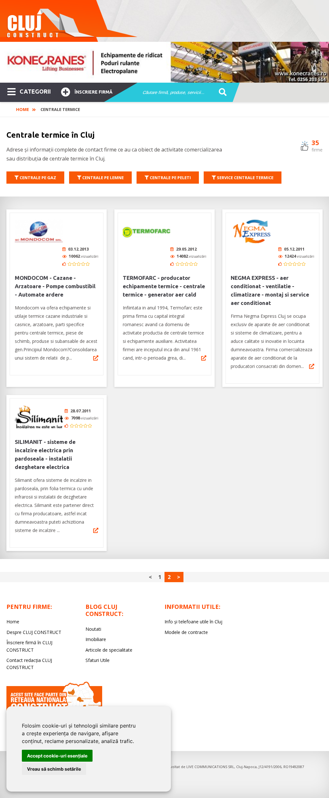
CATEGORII (35, 91)
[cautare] (220, 92)
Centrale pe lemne (102, 177)
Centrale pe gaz (37, 177)
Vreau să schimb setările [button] (54, 769)
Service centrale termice (244, 177)
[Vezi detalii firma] (95, 358)
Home (22, 109)
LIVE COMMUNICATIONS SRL (210, 766)
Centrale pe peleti (170, 177)
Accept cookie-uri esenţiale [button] (57, 755)
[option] (164, 62)
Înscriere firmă (93, 92)
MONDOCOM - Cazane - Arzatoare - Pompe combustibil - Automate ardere (55, 286)
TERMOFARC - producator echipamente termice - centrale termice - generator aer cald (164, 286)
